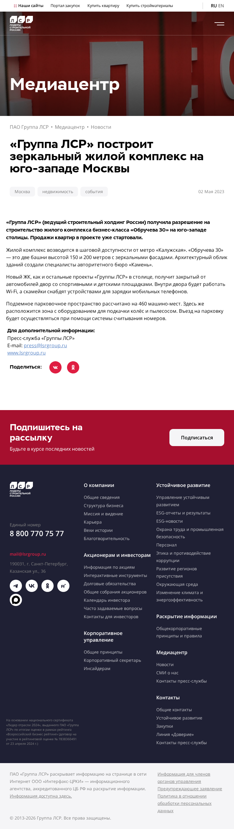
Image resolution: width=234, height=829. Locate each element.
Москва (22, 191)
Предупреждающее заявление (190, 788)
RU (214, 6)
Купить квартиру (103, 5)
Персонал (166, 545)
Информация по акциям (109, 567)
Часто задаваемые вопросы (113, 608)
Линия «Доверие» (175, 734)
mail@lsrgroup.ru (28, 554)
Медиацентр (70, 127)
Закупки (164, 726)
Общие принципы (103, 652)
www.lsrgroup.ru (26, 352)
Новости (101, 127)
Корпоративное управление (103, 636)
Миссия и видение (103, 514)
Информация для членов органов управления (184, 777)
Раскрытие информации (186, 616)
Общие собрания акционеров (115, 592)
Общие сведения (102, 497)
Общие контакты (174, 709)
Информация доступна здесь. (41, 796)
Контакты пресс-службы (181, 681)
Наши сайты (30, 5)
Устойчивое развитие (183, 485)
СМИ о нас (167, 673)
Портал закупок (65, 5)
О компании (99, 485)
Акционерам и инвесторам (117, 555)
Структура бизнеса (103, 505)
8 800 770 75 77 (37, 533)
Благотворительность (106, 538)
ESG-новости (169, 521)
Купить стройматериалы (149, 5)
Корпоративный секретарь (112, 660)
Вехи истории (98, 530)
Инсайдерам (97, 668)
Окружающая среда (177, 584)
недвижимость (57, 191)
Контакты (168, 697)
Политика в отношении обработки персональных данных (184, 803)
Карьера (93, 522)
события (94, 191)
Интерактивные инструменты (115, 575)
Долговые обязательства (110, 583)
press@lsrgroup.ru (45, 345)
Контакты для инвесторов (111, 616)
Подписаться (197, 437)
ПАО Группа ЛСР (29, 127)
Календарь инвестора (107, 600)
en (221, 6)
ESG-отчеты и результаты (183, 513)
